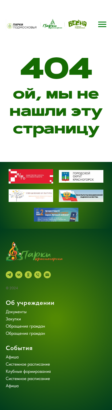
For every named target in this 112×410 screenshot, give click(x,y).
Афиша (12, 357)
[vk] (18, 274)
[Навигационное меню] (102, 24)
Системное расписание (28, 364)
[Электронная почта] (47, 274)
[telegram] (9, 274)
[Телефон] (37, 274)
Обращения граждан (25, 326)
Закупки (13, 319)
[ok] (28, 274)
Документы (16, 311)
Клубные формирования (28, 371)
